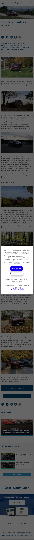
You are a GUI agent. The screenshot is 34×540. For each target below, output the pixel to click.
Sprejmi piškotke (16, 268)
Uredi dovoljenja (17, 272)
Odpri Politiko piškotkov (17, 289)
